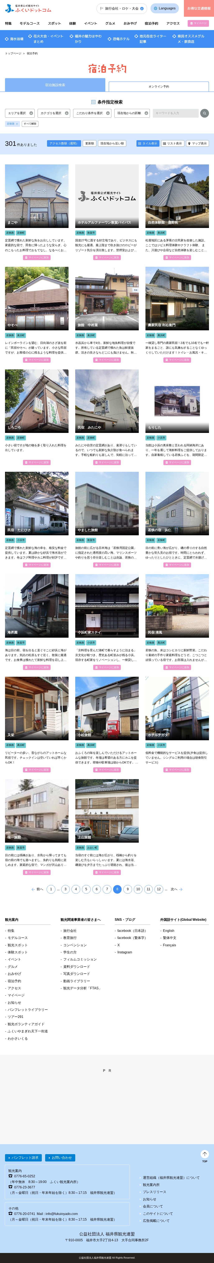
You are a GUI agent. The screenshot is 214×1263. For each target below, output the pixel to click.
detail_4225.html (107, 417)
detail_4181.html (37, 519)
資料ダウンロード (76, 966)
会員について (153, 1206)
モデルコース (30, 23)
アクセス (173, 23)
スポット (54, 23)
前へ (40, 889)
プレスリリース (154, 1192)
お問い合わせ (62, 1157)
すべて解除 (30, 123)
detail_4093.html (107, 519)
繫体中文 (169, 938)
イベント (90, 23)
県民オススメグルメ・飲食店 (191, 39)
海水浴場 (16, 39)
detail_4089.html (107, 827)
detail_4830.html (177, 212)
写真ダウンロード (76, 974)
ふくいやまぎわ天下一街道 (28, 1031)
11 (148, 889)
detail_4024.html (37, 622)
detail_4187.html (177, 417)
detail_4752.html (107, 724)
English (168, 930)
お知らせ (14, 1002)
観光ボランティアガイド (26, 1024)
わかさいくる (18, 1038)
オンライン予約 (159, 86)
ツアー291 (15, 1017)
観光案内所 (151, 1185)
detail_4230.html (107, 314)
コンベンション (75, 945)
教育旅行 (70, 938)
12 (159, 889)
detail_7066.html (107, 622)
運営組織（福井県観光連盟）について (171, 1177)
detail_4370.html (107, 212)
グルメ (110, 23)
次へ (174, 889)
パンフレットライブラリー (28, 1009)
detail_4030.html (37, 212)
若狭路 (10, 123)
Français (169, 945)
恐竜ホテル (121, 39)
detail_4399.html (177, 724)
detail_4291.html (37, 827)
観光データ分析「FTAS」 (82, 988)
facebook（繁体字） (132, 938)
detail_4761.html (177, 622)
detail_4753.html (37, 724)
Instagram (124, 952)
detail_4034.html (177, 519)
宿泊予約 (151, 23)
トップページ (13, 53)
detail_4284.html (37, 417)
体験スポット (18, 952)
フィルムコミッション (80, 959)
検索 (204, 114)
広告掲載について (156, 1220)
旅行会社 (70, 930)
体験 (72, 23)
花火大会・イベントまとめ (48, 39)
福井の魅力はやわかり (88, 39)
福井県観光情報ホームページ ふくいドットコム (28, 8)
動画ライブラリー (76, 981)
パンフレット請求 (25, 1157)
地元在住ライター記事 (153, 39)
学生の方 (70, 952)
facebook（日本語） (132, 930)
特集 (8, 23)
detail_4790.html (177, 314)
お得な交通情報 (199, 8)
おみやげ (130, 23)
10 (138, 889)
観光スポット (18, 945)
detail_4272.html (37, 314)
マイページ (200, 23)
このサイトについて (158, 1213)
